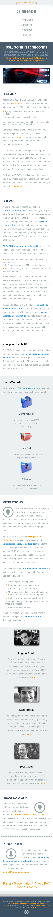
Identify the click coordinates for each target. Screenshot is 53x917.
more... (33, 677)
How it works (27, 19)
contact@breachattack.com (16, 872)
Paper (7, 883)
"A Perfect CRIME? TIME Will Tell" (28, 815)
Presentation (22, 883)
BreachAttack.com (43, 905)
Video (37, 883)
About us (27, 34)
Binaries (31, 887)
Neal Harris (26, 709)
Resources (26, 29)
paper (19, 137)
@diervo (33, 907)
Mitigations (26, 24)
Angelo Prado (26, 653)
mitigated (17, 186)
